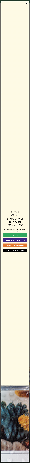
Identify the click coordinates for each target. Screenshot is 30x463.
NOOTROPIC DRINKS (15, 250)
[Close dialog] (26, 4)
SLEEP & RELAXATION (15, 240)
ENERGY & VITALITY (15, 245)
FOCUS (15, 235)
